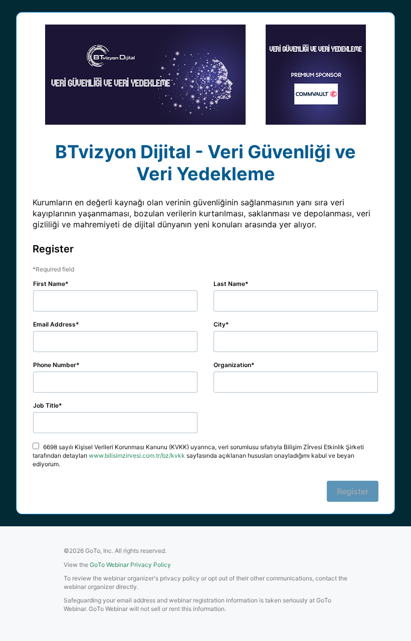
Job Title (46, 405)
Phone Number (54, 365)
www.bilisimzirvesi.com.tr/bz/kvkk (137, 455)
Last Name (229, 283)
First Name (49, 283)
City (220, 324)
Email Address (54, 324)
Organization (232, 365)
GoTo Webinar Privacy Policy (130, 564)
